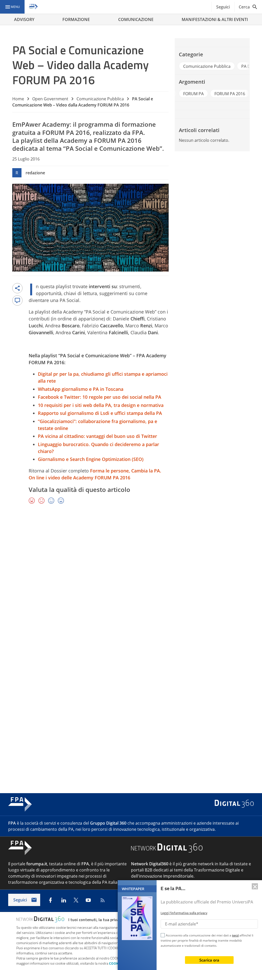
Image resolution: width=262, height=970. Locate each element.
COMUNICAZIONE (136, 19)
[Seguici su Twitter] (76, 900)
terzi (235, 935)
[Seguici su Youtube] (88, 900)
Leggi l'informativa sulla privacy (184, 912)
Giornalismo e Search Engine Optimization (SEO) (91, 459)
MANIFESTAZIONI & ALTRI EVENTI (215, 19)
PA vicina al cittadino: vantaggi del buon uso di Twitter (97, 436)
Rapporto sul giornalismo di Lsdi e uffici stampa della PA (100, 413)
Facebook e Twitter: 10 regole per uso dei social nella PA (99, 397)
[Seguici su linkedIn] (64, 900)
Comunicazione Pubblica (100, 99)
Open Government (50, 99)
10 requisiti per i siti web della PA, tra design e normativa (100, 405)
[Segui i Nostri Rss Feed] (101, 900)
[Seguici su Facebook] (50, 900)
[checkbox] (163, 936)
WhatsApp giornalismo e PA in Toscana (80, 389)
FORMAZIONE (76, 19)
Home (18, 99)
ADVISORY (24, 19)
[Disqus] (131, 583)
